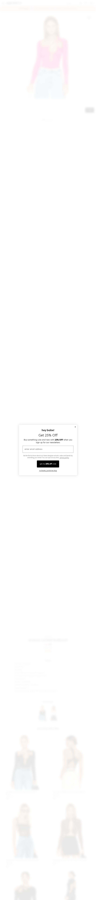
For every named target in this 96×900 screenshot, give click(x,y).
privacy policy (64, 458)
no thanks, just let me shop (48, 471)
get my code (48, 464)
